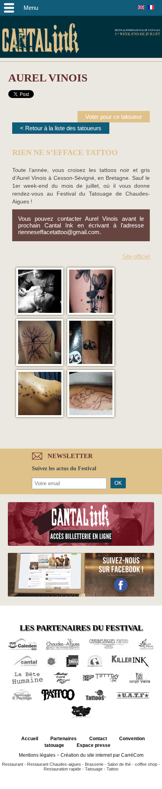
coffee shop (146, 764)
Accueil (29, 738)
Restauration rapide (62, 769)
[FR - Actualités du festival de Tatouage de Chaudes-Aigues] (151, 7)
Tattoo (112, 769)
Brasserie (94, 764)
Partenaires (63, 738)
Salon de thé (119, 764)
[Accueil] (40, 40)
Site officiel (136, 256)
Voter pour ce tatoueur (113, 116)
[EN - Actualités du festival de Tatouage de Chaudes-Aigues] (141, 7)
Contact (98, 738)
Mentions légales (37, 755)
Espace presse (93, 745)
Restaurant (12, 764)
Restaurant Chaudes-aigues (54, 764)
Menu (31, 7)
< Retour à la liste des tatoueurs (60, 128)
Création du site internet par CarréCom (102, 755)
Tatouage (94, 769)
